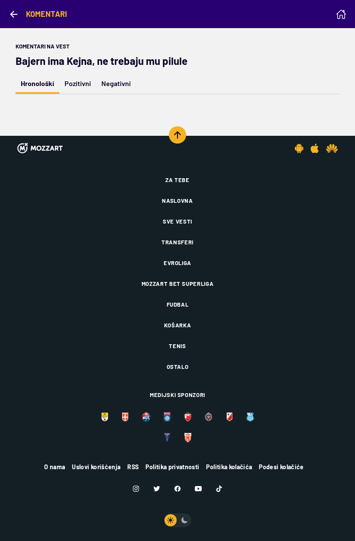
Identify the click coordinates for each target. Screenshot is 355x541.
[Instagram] (136, 489)
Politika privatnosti (172, 467)
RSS (133, 467)
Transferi (177, 242)
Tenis (177, 346)
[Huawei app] (332, 148)
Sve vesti (177, 221)
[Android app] (299, 148)
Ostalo (178, 366)
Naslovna (177, 200)
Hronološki (37, 83)
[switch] (177, 520)
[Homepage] (341, 14)
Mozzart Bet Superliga (178, 283)
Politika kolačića (229, 467)
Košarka (177, 325)
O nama (54, 467)
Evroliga (177, 262)
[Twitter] (157, 489)
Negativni (116, 83)
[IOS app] (314, 148)
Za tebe (177, 179)
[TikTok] (219, 489)
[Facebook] (177, 489)
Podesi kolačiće (281, 467)
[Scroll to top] (177, 135)
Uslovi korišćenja (96, 467)
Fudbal (178, 304)
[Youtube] (198, 489)
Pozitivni (78, 83)
